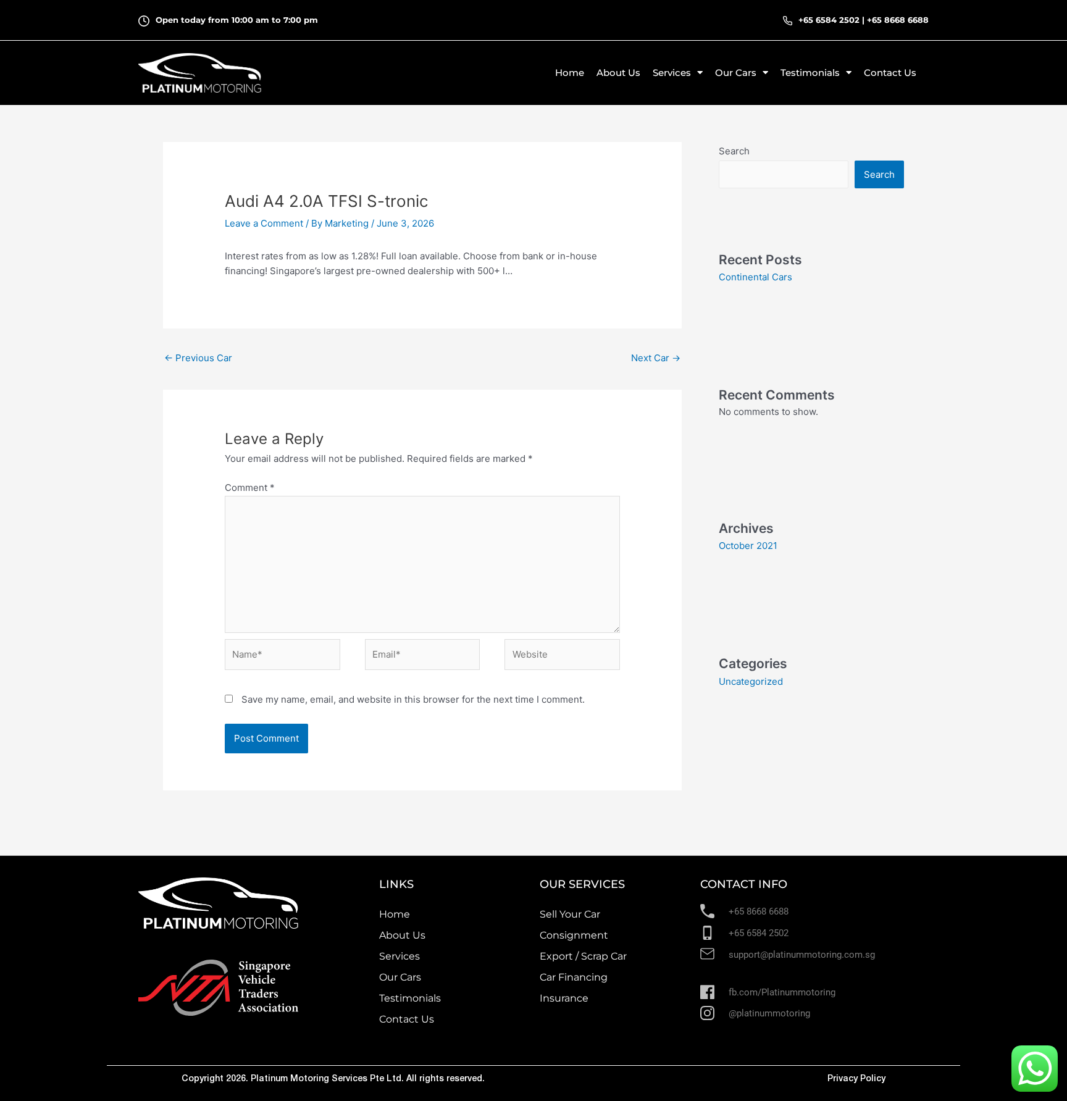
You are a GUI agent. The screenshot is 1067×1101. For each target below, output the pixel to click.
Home (569, 72)
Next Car (655, 358)
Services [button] (672, 72)
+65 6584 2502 (829, 20)
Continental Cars (755, 277)
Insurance (564, 998)
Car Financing (574, 977)
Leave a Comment (264, 223)
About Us (618, 72)
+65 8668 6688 (898, 20)
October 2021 (748, 545)
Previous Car (198, 358)
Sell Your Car (570, 914)
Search (734, 151)
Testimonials (410, 998)
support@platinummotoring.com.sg (802, 954)
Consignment (574, 935)
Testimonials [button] (810, 72)
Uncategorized (751, 681)
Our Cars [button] (735, 72)
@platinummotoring (769, 1013)
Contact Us (890, 72)
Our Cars (400, 977)
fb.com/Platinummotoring (782, 992)
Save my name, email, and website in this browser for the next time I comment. (413, 699)
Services (399, 956)
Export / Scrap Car (583, 956)
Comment (250, 487)
